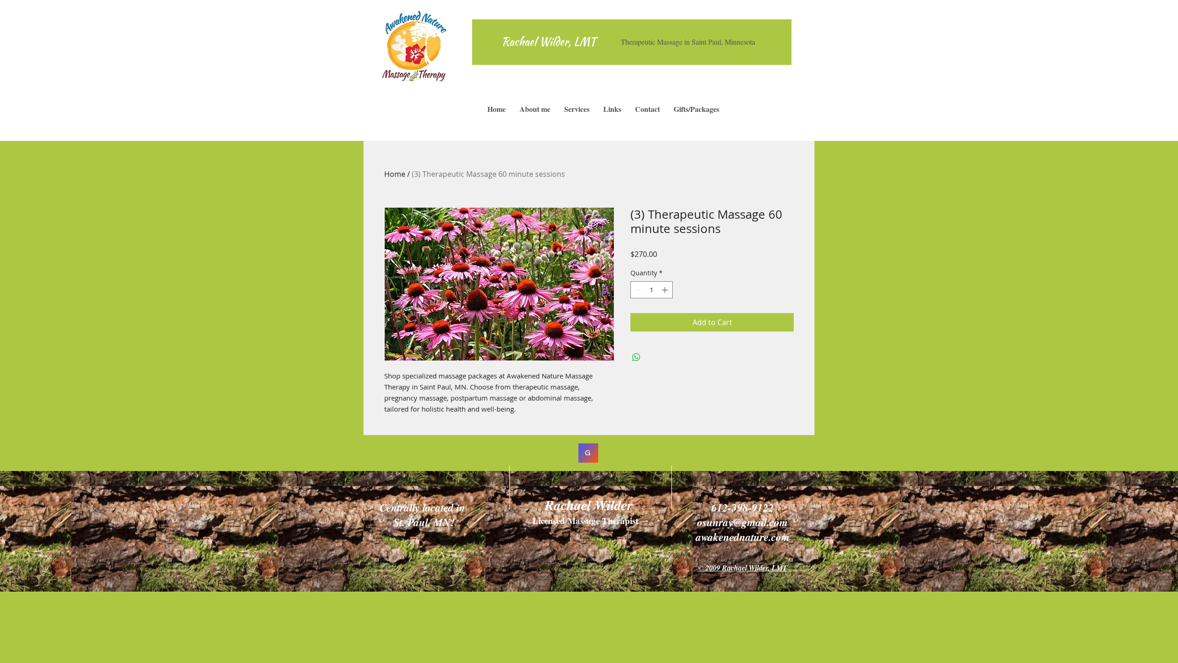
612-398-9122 (742, 507)
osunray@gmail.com (742, 522)
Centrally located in (422, 507)
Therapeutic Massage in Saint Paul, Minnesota (688, 42)
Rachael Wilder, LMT (549, 42)
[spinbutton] (651, 290)
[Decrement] (637, 290)
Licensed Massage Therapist (586, 520)
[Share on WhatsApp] (636, 357)
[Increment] (665, 290)
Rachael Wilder (589, 505)
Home (394, 174)
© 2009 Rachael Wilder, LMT (742, 568)
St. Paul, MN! (422, 522)
